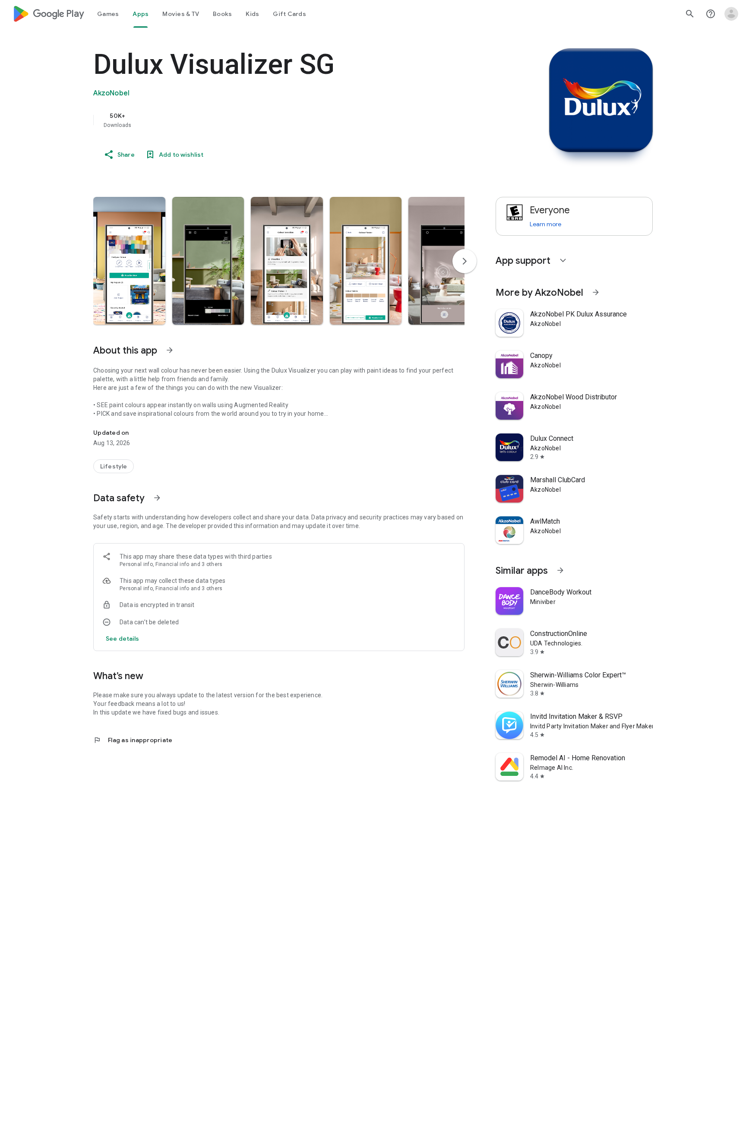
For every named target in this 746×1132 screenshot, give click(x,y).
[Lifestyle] (113, 466)
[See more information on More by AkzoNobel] (595, 292)
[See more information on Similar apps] (560, 570)
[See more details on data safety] (122, 638)
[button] (129, 261)
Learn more (545, 224)
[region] (266, 120)
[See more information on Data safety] (157, 497)
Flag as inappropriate (132, 740)
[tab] (108, 14)
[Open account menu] (731, 13)
